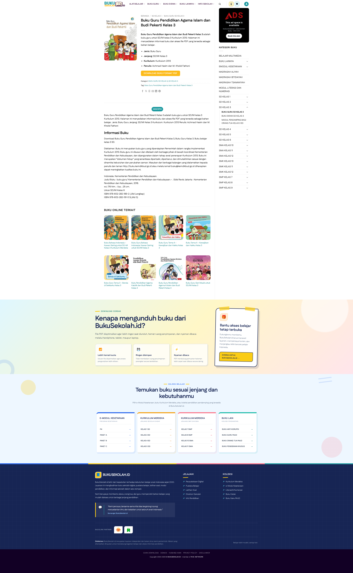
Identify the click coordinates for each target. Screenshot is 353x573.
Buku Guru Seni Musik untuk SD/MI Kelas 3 (198, 284)
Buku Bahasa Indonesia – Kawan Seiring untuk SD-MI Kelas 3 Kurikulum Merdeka (116, 245)
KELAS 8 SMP (186, 435)
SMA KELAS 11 (226, 150)
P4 (101, 429)
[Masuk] (246, 4)
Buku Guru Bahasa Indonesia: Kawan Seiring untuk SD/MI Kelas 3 (142, 245)
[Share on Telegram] (159, 91)
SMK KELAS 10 (226, 161)
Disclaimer (204, 553)
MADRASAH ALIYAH (229, 72)
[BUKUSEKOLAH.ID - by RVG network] (114, 4)
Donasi (164, 553)
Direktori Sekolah (193, 494)
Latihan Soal (191, 490)
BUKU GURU (153, 4)
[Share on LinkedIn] (156, 91)
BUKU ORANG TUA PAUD (232, 440)
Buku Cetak (231, 494)
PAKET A (103, 435)
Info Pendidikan (192, 498)
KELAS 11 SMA (187, 446)
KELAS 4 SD (145, 440)
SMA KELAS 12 (226, 156)
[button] (107, 57)
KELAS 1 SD (145, 429)
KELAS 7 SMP (186, 429)
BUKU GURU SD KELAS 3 (233, 112)
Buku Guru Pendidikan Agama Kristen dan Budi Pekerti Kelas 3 (169, 285)
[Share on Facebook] (142, 91)
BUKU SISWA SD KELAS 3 (233, 116)
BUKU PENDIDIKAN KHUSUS (233, 446)
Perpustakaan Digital (195, 481)
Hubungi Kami (175, 553)
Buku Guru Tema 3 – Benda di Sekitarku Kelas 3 (116, 284)
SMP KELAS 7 (225, 177)
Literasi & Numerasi (234, 490)
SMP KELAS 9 (226, 187)
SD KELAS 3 (225, 107)
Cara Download (151, 553)
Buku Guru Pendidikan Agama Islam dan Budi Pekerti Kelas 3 (168, 85)
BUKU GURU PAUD (229, 435)
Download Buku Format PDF (160, 73)
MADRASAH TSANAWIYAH (232, 82)
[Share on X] (146, 91)
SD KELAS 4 (225, 129)
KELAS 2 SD (145, 435)
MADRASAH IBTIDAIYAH (231, 77)
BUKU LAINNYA (187, 4)
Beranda (145, 16)
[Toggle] (247, 61)
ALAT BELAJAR (136, 4)
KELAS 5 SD (145, 446)
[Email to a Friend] (153, 91)
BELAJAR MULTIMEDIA (230, 56)
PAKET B (103, 440)
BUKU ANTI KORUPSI (230, 429)
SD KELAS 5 (225, 134)
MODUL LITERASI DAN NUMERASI (230, 89)
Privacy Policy (190, 553)
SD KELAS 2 (225, 102)
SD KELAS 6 (225, 140)
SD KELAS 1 (224, 96)
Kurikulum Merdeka (234, 481)
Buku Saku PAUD (233, 498)
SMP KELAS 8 (225, 182)
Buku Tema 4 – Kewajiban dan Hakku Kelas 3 (197, 244)
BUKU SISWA (169, 4)
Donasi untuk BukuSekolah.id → (231, 357)
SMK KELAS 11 (226, 166)
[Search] (219, 4)
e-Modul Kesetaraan (234, 486)
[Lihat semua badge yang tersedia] (237, 4)
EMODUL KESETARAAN (230, 66)
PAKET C (103, 446)
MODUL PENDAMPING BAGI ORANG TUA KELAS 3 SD (234, 122)
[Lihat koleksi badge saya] (231, 4)
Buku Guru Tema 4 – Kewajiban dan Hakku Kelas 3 (171, 245)
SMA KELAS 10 (226, 145)
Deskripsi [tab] (157, 109)
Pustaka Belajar (192, 486)
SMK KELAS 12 (226, 172)
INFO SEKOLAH (205, 4)
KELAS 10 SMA (187, 440)
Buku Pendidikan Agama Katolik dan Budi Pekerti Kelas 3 (142, 285)
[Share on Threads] (149, 91)
